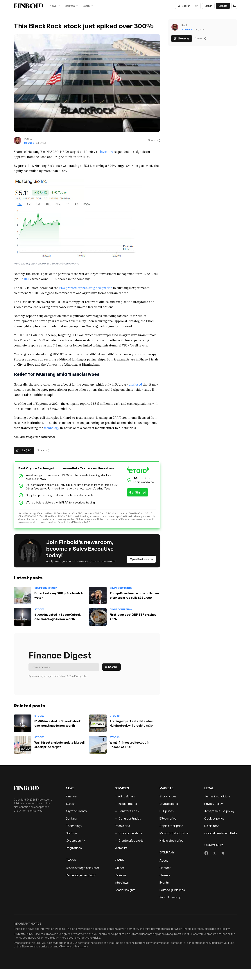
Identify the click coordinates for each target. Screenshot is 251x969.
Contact (165, 868)
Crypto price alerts (129, 840)
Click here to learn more (52, 937)
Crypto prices (168, 804)
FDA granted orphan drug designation (85, 288)
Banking (71, 818)
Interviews (122, 882)
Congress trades (128, 818)
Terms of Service (31, 810)
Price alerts (122, 826)
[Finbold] (28, 5)
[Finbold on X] (214, 853)
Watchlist (121, 848)
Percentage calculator (81, 875)
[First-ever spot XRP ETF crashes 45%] (98, 617)
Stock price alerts (128, 833)
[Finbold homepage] (34, 788)
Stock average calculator (82, 868)
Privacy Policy (80, 676)
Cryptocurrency (45, 588)
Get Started (137, 492)
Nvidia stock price (171, 840)
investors (106, 151)
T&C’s (69, 676)
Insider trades (126, 804)
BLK (27, 279)
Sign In (208, 5)
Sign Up (222, 5)
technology (51, 428)
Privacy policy (213, 804)
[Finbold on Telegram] (222, 853)
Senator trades (127, 811)
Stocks (29, 143)
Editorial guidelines (172, 890)
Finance (71, 796)
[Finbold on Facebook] (206, 853)
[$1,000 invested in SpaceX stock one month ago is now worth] (22, 617)
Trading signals (125, 796)
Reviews (120, 875)
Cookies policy (214, 818)
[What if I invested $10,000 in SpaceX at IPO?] (98, 745)
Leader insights (125, 890)
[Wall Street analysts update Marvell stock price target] (22, 745)
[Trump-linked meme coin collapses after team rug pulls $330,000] (98, 595)
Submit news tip (170, 897)
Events (164, 882)
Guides (120, 868)
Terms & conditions (217, 796)
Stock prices (167, 796)
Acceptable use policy (219, 811)
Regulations (74, 848)
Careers (164, 875)
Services (122, 788)
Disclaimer (211, 826)
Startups (71, 833)
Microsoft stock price (174, 833)
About (163, 860)
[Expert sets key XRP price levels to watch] (22, 595)
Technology (74, 826)
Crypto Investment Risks (220, 833)
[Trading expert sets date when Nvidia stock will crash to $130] (98, 723)
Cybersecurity (75, 840)
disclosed (135, 384)
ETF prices (166, 811)
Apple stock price (171, 826)
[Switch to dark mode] (234, 6)
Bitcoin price (168, 818)
